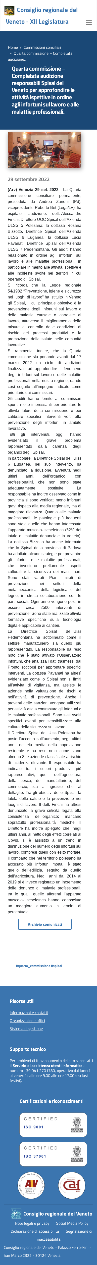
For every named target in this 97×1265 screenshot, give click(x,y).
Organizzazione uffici (27, 1020)
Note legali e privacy (32, 1223)
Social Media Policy (72, 1223)
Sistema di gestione (26, 1028)
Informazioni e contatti (29, 1013)
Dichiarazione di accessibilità (35, 1231)
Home (13, 47)
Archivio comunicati (45, 924)
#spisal (56, 965)
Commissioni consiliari (42, 47)
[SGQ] (51, 1123)
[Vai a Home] (9, 10)
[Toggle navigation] (89, 22)
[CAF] (71, 1185)
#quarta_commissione (33, 965)
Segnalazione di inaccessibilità (65, 1235)
